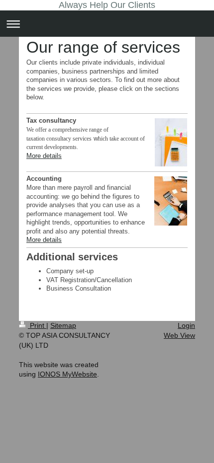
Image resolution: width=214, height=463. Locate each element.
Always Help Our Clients (107, 5)
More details (44, 155)
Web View (179, 335)
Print (37, 325)
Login (186, 325)
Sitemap (63, 325)
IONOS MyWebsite (67, 374)
